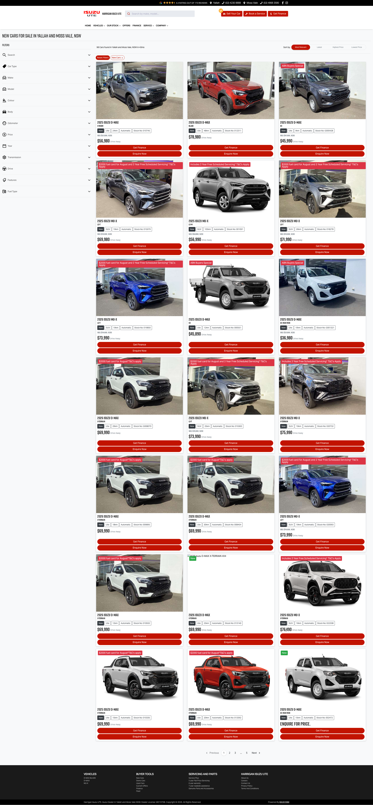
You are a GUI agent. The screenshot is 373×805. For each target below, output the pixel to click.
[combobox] (160, 13)
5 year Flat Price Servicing (199, 780)
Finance (137, 25)
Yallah (216, 2)
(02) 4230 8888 (233, 2)
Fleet (138, 791)
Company (161, 25)
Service (148, 25)
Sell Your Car (233, 13)
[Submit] (128, 13)
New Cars (140, 778)
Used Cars (140, 783)
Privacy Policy (246, 786)
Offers (126, 25)
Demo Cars (140, 780)
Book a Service (256, 13)
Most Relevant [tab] (300, 47)
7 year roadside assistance (199, 786)
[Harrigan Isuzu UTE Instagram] (287, 2)
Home (88, 25)
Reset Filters (103, 57)
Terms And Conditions (250, 788)
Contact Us (245, 783)
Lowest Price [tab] (356, 47)
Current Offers (142, 786)
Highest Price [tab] (338, 47)
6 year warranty (195, 783)
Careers (244, 780)
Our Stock (112, 25)
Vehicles (98, 25)
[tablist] (328, 47)
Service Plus (194, 778)
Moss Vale (252, 2)
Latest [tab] (319, 47)
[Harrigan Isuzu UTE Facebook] (283, 2)
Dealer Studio (284, 802)
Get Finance (279, 13)
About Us (244, 778)
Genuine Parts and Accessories (201, 788)
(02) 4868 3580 (271, 2)
